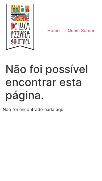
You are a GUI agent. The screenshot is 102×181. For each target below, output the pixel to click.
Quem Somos (81, 30)
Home (53, 30)
